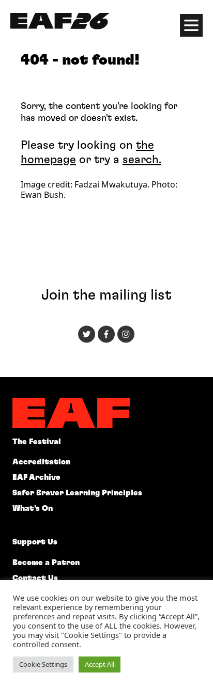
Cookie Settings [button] (43, 664)
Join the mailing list (106, 295)
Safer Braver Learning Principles (77, 493)
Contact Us (35, 578)
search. (142, 159)
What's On (32, 508)
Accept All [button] (99, 664)
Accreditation (41, 462)
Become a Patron (46, 563)
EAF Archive (36, 477)
